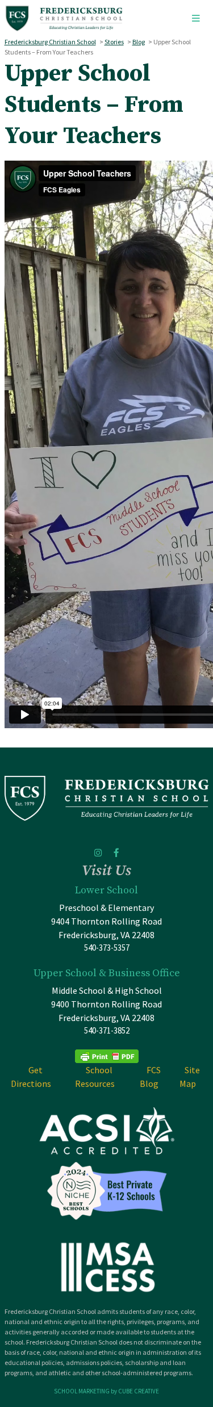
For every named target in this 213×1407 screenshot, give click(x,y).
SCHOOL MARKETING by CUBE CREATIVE (106, 1391)
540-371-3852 (107, 1030)
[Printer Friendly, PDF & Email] (107, 1055)
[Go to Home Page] (64, 18)
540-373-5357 (107, 947)
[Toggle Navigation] (196, 18)
